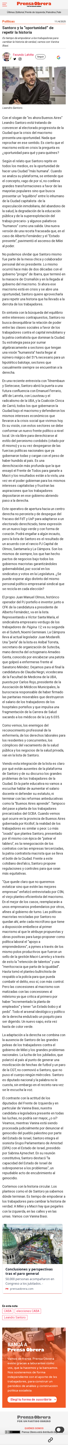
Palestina (51, 12)
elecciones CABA (27, 1311)
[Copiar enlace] (50, 1440)
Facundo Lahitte (23, 55)
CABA (8, 1311)
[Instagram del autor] (20, 59)
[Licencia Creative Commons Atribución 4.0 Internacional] (12, 1432)
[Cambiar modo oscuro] (59, 1430)
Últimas (11, 12)
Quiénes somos (34, 1428)
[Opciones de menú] (34, 1436)
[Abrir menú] (4, 4)
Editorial (20, 12)
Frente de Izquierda (35, 12)
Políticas (8, 21)
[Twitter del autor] (15, 59)
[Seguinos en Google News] (58, 57)
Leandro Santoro (15, 1317)
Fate (59, 12)
